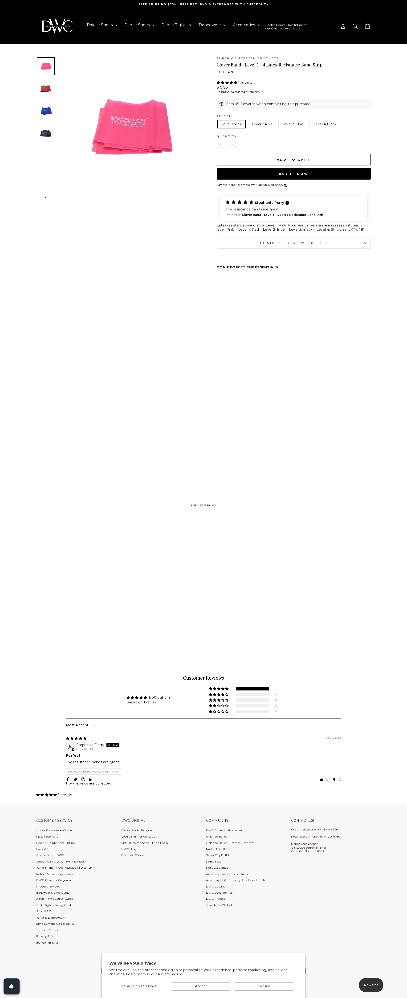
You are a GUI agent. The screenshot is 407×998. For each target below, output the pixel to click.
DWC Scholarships (219, 892)
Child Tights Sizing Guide (54, 905)
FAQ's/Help (44, 849)
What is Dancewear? (51, 917)
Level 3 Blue (292, 124)
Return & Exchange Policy (54, 874)
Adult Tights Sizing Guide (54, 898)
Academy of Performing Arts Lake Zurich (235, 880)
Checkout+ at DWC (50, 855)
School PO (43, 911)
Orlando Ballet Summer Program (230, 843)
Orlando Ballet (216, 836)
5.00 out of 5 (160, 697)
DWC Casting (216, 886)
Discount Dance (132, 855)
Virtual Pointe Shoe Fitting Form (144, 843)
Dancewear (210, 25)
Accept (201, 986)
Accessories (244, 25)
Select (224, 116)
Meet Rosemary (47, 836)
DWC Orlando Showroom (224, 830)
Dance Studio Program (138, 830)
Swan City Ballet (218, 855)
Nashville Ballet (217, 849)
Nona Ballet (214, 861)
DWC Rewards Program (53, 880)
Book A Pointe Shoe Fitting (55, 843)
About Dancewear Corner (54, 830)
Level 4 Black (324, 124)
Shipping (223, 92)
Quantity (227, 136)
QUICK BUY (76, 629)
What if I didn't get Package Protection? (65, 867)
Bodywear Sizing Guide (52, 892)
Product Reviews (48, 886)
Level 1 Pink (231, 124)
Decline (263, 986)
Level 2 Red (262, 124)
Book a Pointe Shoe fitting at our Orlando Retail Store (286, 26)
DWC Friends (215, 898)
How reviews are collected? (89, 783)
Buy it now (294, 174)
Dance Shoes (137, 25)
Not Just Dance (217, 867)
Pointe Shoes (100, 25)
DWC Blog (129, 849)
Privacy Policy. (170, 974)
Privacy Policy (46, 936)
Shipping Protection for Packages (60, 861)
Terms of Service (47, 930)
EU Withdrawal (47, 942)
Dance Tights (174, 25)
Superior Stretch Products (248, 58)
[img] (76, 738)
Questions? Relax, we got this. (294, 243)
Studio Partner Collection (139, 836)
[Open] (12, 986)
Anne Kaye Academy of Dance (227, 874)
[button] (227, 83)
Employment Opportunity (55, 923)
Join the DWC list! (219, 905)
